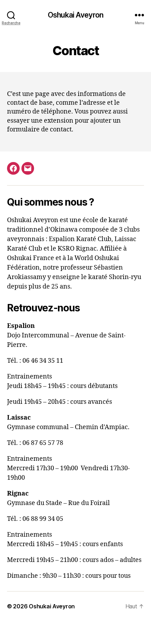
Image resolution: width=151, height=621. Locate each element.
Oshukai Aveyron (75, 15)
